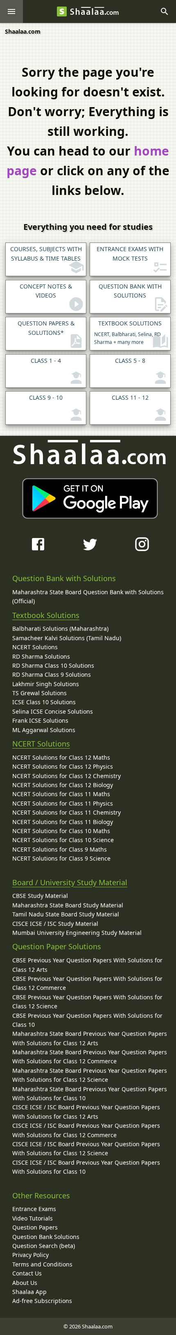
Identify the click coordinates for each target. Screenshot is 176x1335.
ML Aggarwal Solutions (43, 730)
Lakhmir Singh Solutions (45, 684)
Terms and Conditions (42, 1264)
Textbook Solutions (45, 615)
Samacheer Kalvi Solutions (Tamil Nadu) (66, 638)
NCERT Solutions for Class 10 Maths (61, 831)
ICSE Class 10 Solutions (44, 702)
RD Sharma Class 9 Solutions (51, 674)
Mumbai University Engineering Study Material (77, 933)
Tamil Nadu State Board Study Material (65, 914)
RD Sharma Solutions (41, 656)
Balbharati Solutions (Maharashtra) (60, 628)
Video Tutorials (32, 1218)
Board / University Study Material (69, 882)
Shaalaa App (29, 1292)
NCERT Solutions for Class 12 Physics (62, 766)
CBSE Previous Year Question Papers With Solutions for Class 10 (87, 1020)
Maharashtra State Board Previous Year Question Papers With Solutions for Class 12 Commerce (89, 1056)
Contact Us (27, 1273)
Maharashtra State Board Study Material (67, 905)
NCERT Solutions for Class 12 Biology (62, 785)
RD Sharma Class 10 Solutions (53, 665)
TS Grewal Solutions (39, 693)
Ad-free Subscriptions (42, 1301)
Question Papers (35, 1227)
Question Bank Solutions (45, 1237)
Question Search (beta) (43, 1246)
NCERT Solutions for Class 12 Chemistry (66, 776)
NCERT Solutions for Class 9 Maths (59, 849)
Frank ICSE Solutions (40, 720)
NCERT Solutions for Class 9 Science (61, 858)
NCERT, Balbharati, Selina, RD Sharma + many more (128, 332)
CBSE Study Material (40, 896)
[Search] (164, 11)
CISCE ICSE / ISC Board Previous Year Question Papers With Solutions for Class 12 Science (86, 1148)
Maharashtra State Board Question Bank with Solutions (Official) (88, 596)
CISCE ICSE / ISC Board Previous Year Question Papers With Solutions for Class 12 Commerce (86, 1130)
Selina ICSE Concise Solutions (52, 711)
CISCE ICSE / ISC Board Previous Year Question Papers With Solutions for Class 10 (86, 1167)
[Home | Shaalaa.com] (62, 11)
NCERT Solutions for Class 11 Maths (61, 794)
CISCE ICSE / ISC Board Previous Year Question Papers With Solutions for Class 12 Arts (86, 1111)
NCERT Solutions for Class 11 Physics (62, 803)
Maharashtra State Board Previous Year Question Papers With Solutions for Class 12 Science (89, 1075)
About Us (24, 1283)
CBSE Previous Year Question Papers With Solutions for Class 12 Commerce (87, 983)
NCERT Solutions (35, 647)
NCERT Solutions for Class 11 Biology (62, 822)
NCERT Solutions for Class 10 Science (63, 840)
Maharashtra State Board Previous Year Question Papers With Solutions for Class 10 (89, 1093)
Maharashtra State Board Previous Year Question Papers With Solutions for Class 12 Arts (89, 1038)
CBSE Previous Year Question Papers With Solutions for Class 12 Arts (87, 964)
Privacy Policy (30, 1255)
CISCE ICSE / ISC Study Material (55, 923)
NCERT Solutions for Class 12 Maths (61, 757)
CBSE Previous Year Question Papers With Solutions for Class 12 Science (87, 1001)
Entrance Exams (34, 1209)
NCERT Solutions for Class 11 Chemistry (66, 812)
